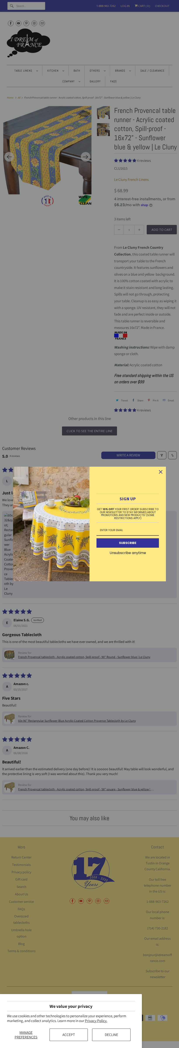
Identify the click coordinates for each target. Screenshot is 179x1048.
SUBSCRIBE (127, 543)
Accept (68, 1034)
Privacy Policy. (96, 1020)
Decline (111, 1034)
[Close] (160, 472)
